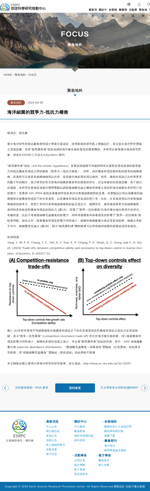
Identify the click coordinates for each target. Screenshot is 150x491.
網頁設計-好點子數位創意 (129, 486)
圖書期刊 (123, 12)
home (8, 74)
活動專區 (133, 12)
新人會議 (79, 469)
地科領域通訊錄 (83, 435)
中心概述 (79, 426)
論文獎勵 (79, 464)
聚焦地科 (143, 12)
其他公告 (51, 435)
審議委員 (79, 431)
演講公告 (51, 440)
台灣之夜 (79, 460)
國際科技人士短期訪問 (118, 426)
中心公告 (51, 426)
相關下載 (109, 435)
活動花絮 (51, 449)
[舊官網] (129, 4)
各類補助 (113, 12)
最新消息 (93, 12)
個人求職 (103, 464)
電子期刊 (109, 445)
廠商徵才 (103, 460)
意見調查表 (81, 474)
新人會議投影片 (55, 444)
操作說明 (79, 440)
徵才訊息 (51, 453)
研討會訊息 (53, 431)
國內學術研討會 (113, 431)
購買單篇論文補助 (115, 450)
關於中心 (103, 12)
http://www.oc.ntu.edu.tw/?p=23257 (107, 363)
